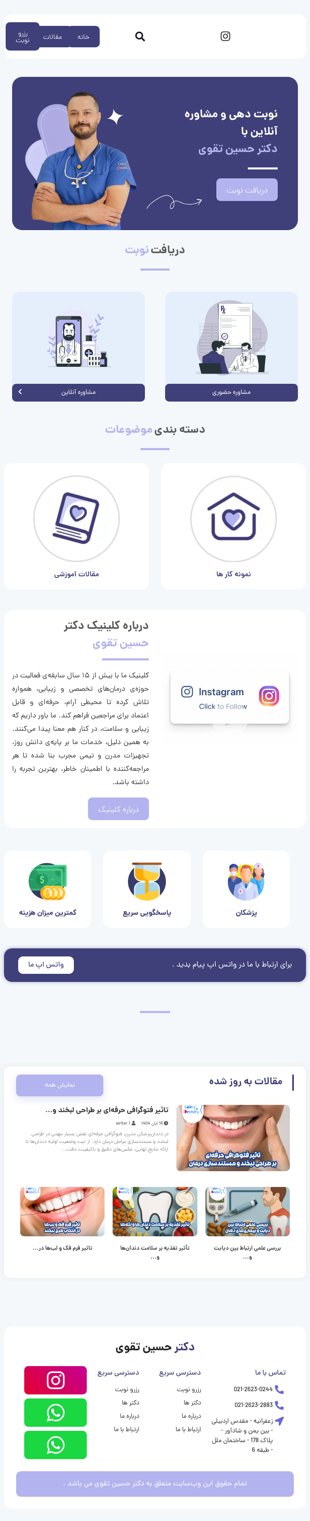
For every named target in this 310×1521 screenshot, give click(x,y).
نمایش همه (60, 1085)
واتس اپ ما (46, 965)
